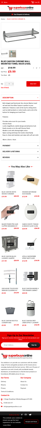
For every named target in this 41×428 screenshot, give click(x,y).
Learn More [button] (7, 425)
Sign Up (33, 345)
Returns (3, 385)
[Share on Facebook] (32, 67)
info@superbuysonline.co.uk (13, 406)
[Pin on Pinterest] (38, 67)
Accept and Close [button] (31, 421)
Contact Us (24, 385)
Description (8, 98)
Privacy (3, 388)
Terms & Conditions (7, 391)
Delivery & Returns (11, 151)
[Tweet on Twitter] (35, 67)
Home (3, 19)
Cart (36, 2)
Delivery (3, 381)
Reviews (6, 157)
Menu (5, 2)
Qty (2, 84)
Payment (6, 146)
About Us (23, 381)
